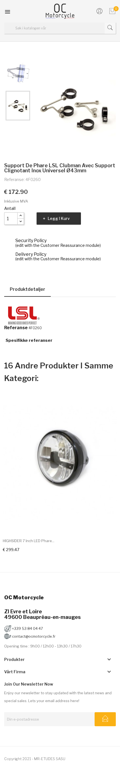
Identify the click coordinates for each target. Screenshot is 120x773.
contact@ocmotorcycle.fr (33, 636)
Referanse (16, 328)
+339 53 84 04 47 (27, 628)
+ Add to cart (14, 548)
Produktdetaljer (27, 289)
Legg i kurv (59, 218)
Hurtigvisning (108, 523)
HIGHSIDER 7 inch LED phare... (28, 540)
